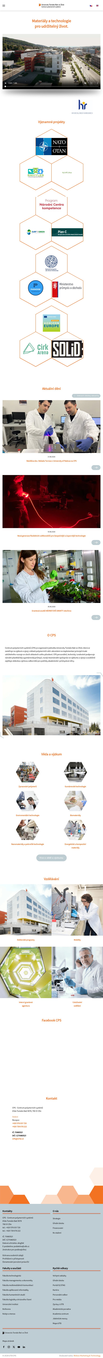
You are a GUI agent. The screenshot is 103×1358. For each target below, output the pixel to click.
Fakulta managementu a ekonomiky (18, 1280)
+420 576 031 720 (13, 1227)
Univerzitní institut (10, 1304)
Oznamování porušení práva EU (16, 1262)
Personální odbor (60, 1295)
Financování (58, 1228)
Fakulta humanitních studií (14, 1295)
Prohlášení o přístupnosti (13, 1258)
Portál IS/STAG (59, 1285)
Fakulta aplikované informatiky (16, 1290)
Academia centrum (61, 1314)
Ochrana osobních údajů (13, 1255)
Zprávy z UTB (58, 1304)
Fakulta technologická (12, 1275)
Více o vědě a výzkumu (51, 858)
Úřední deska (58, 1223)
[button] (4, 6)
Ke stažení (57, 1233)
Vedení (15, 1117)
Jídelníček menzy (60, 1318)
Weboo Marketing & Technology (87, 1355)
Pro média (57, 1299)
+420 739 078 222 (19, 1126)
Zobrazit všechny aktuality (88, 396)
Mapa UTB (57, 1323)
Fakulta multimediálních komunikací (18, 1285)
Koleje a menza (9, 1314)
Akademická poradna (62, 1309)
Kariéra (56, 1290)
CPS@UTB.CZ (18, 1139)
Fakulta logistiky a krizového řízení (17, 1299)
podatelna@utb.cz (21, 1246)
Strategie (56, 1218)
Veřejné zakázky (59, 1275)
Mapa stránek (8, 1341)
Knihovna (7, 1309)
